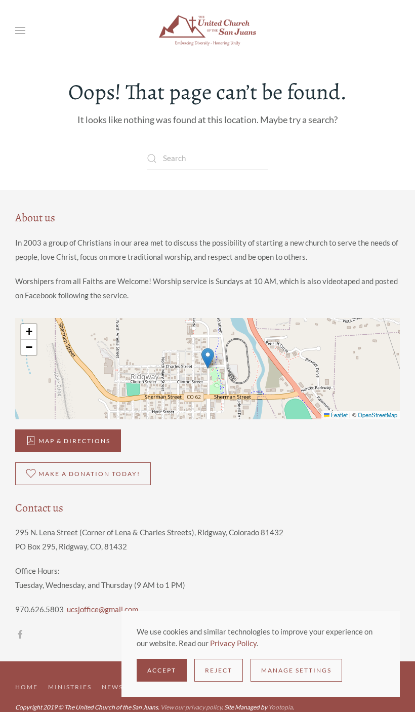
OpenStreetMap (377, 415)
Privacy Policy (233, 643)
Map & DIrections (74, 441)
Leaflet (338, 415)
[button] (20, 30)
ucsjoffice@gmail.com (102, 609)
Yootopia (280, 707)
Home (26, 687)
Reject (218, 670)
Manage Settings (296, 670)
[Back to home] (207, 30)
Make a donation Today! (89, 474)
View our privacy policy (191, 707)
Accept (161, 670)
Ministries (70, 687)
